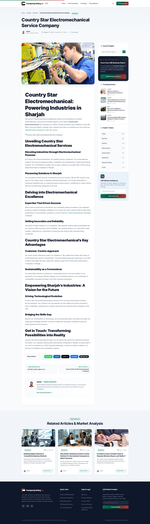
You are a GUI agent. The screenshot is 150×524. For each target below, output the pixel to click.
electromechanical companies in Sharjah (39, 168)
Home (63, 3)
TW (27, 506)
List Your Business (66, 507)
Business (75, 13)
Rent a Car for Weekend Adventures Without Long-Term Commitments (116, 109)
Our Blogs (84, 3)
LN (23, 506)
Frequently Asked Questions (86, 509)
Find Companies (73, 3)
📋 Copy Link (84, 356)
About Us (84, 494)
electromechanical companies (80, 213)
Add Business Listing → (113, 76)
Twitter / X (65, 356)
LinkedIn (57, 356)
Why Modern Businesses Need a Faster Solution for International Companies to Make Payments (74, 456)
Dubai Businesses (65, 501)
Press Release (93, 3)
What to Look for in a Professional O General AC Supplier (114, 92)
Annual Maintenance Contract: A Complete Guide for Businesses (116, 100)
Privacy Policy (85, 501)
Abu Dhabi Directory (66, 504)
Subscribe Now (115, 507)
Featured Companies (66, 498)
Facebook (74, 356)
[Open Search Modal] (113, 3)
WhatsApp (48, 356)
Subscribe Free (113, 196)
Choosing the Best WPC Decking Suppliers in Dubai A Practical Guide (116, 118)
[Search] (123, 51)
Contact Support (86, 498)
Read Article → (48, 470)
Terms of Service (86, 504)
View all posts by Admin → (44, 392)
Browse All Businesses (67, 494)
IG (32, 506)
